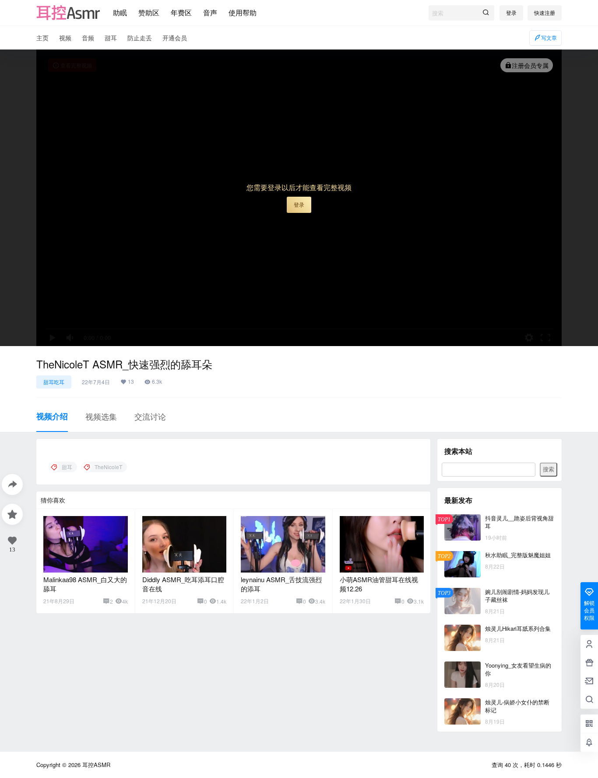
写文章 (549, 37)
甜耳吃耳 (53, 381)
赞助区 (148, 12)
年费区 (181, 12)
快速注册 (544, 12)
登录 (511, 12)
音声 (210, 12)
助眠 (120, 12)
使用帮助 (243, 12)
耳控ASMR (95, 764)
